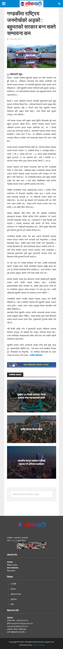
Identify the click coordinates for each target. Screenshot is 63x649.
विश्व (12, 604)
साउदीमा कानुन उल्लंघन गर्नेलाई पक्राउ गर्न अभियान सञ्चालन (31, 462)
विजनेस (13, 589)
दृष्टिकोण (14, 599)
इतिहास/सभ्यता (16, 594)
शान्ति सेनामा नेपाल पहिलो (31, 429)
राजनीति (13, 584)
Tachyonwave (38, 645)
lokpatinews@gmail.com (22, 623)
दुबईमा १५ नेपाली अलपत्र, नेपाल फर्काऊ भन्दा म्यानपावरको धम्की (31, 396)
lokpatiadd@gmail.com (17, 626)
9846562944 (22, 620)
